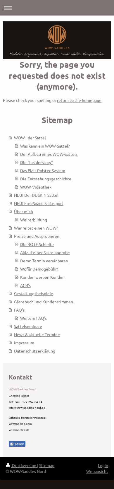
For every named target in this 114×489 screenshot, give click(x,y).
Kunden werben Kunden (42, 277)
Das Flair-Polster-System (42, 170)
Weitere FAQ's (33, 318)
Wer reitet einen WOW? (36, 227)
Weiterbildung (33, 219)
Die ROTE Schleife (37, 244)
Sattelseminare (28, 326)
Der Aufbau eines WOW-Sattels (48, 154)
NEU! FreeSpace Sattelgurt (38, 203)
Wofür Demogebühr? (39, 268)
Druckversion (24, 465)
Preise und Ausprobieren (36, 236)
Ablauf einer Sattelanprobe (45, 252)
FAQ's (19, 309)
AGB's (25, 285)
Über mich (23, 211)
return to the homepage (79, 100)
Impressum (24, 342)
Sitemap (46, 465)
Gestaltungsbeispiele (33, 293)
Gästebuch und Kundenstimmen (43, 301)
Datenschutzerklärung (34, 350)
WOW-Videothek (35, 186)
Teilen (19, 444)
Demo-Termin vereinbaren (44, 260)
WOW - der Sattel (30, 137)
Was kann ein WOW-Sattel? (45, 145)
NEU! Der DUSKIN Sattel (36, 195)
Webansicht (97, 471)
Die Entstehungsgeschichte (45, 178)
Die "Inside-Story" (36, 162)
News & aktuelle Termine (37, 334)
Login (103, 465)
